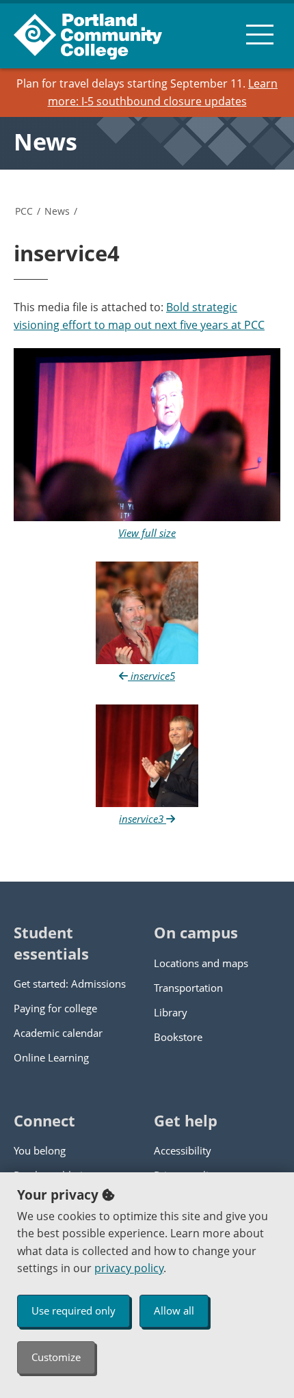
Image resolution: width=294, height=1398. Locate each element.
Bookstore (178, 1037)
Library (170, 1012)
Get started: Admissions (70, 983)
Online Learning (51, 1057)
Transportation (188, 987)
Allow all (174, 1310)
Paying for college (55, 1008)
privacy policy (128, 1268)
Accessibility (182, 1150)
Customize (56, 1357)
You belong (40, 1150)
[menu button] (259, 34)
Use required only (73, 1310)
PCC (24, 211)
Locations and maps (201, 963)
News (45, 141)
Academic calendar (58, 1033)
